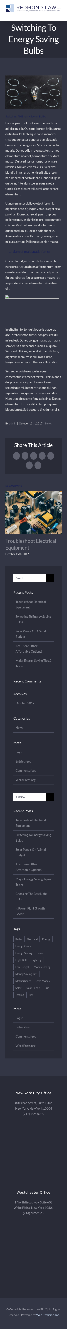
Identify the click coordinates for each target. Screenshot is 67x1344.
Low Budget (22, 967)
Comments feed (26, 770)
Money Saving (42, 967)
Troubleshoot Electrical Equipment (33, 512)
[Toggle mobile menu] (60, 15)
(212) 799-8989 (33, 1114)
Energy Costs (23, 946)
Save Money (43, 980)
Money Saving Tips (26, 974)
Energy (46, 939)
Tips (30, 994)
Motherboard (23, 980)
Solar (18, 987)
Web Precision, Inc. (47, 1314)
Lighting (36, 960)
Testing (19, 994)
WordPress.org (26, 780)
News (48, 423)
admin (12, 423)
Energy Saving (23, 953)
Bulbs (18, 939)
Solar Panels (33, 987)
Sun (47, 987)
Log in (19, 752)
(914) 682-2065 (33, 1213)
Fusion (40, 953)
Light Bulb (21, 960)
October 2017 (25, 703)
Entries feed (23, 761)
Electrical (32, 939)
